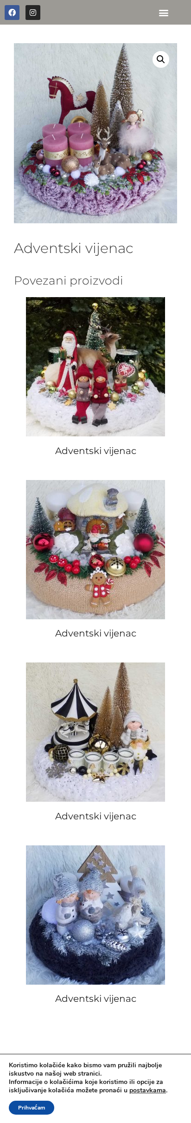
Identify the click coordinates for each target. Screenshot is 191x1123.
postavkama (147, 1090)
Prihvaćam (31, 1107)
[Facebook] (12, 12)
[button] (163, 12)
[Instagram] (32, 12)
